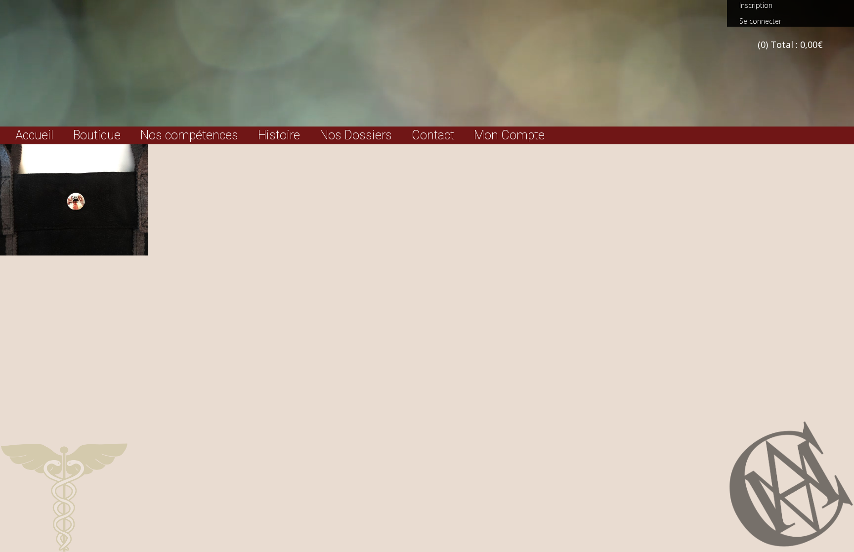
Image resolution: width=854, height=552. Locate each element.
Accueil (34, 135)
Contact (433, 135)
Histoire (279, 135)
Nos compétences (189, 135)
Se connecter (760, 21)
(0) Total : (790, 44)
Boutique (97, 135)
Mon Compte (509, 135)
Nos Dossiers (356, 135)
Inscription (755, 5)
